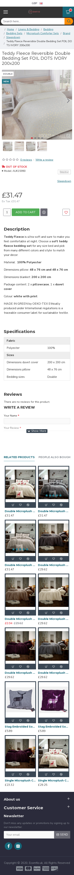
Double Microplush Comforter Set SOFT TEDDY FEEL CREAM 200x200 (53, 619)
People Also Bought (55, 457)
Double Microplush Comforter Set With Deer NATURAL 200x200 (20, 565)
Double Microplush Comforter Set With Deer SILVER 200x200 (53, 511)
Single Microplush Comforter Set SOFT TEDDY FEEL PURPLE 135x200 (20, 780)
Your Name (10, 415)
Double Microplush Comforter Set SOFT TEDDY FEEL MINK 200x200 (20, 619)
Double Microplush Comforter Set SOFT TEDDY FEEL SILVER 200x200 (53, 672)
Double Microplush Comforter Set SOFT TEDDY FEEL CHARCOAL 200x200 (53, 565)
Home (10, 29)
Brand (66, 33)
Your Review (11, 428)
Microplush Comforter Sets (43, 33)
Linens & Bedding (28, 29)
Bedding (48, 29)
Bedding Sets (14, 33)
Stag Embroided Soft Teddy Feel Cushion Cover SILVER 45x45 (20, 726)
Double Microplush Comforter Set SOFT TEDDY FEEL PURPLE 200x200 (20, 672)
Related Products (19, 457)
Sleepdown (13, 37)
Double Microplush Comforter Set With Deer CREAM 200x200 (20, 511)
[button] (68, 100)
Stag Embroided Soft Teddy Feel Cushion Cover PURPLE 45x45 (53, 726)
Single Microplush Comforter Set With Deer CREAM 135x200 (53, 780)
